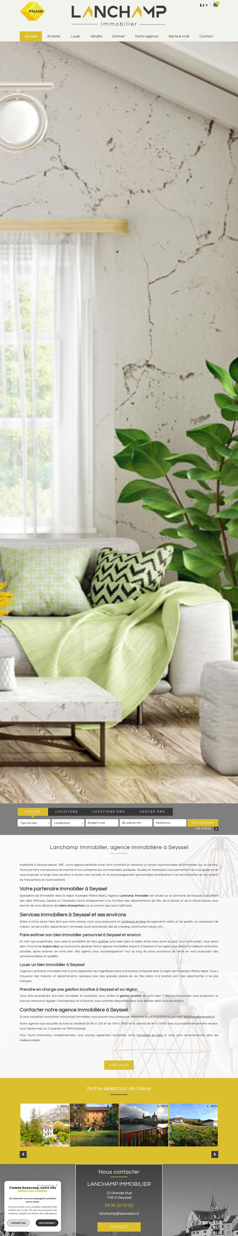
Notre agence (146, 36)
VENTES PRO (153, 811)
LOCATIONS (66, 811)
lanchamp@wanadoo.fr (199, 1016)
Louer (75, 36)
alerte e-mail (178, 36)
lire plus (119, 1065)
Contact (206, 36)
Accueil (31, 36)
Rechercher (203, 822)
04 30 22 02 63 (119, 1205)
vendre (96, 36)
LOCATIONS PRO (109, 811)
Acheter (53, 36)
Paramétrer (18, 1223)
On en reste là (45, 1185)
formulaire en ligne (150, 1035)
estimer (118, 36)
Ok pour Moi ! (47, 1223)
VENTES (33, 811)
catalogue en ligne (133, 921)
